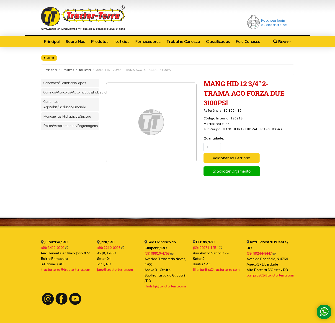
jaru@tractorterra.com (115, 269)
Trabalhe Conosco (183, 41)
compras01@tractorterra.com (270, 275)
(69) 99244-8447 (260, 253)
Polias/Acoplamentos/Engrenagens (70, 126)
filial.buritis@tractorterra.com (216, 269)
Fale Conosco (248, 41)
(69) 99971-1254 (206, 247)
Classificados (218, 41)
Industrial (85, 70)
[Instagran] (48, 299)
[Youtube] (75, 299)
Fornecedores (148, 41)
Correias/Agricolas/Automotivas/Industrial (71, 92)
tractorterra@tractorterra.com (65, 269)
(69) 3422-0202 (53, 247)
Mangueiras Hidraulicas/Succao (67, 116)
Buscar (284, 41)
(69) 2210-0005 (109, 247)
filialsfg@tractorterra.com (165, 286)
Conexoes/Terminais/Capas (64, 83)
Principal (52, 41)
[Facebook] (61, 299)
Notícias (121, 41)
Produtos (99, 41)
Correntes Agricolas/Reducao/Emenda (64, 104)
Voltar (50, 58)
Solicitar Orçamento (233, 171)
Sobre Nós (75, 41)
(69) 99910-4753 (157, 253)
